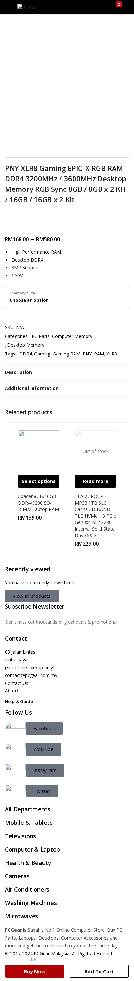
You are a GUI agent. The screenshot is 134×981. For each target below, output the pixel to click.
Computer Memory (72, 336)
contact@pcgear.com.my (31, 675)
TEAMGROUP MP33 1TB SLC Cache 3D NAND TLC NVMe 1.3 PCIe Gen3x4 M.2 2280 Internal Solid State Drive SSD (95, 515)
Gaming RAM (66, 354)
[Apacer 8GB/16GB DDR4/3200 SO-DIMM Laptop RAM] (38, 450)
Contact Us (16, 683)
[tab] (67, 372)
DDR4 (25, 354)
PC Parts (41, 336)
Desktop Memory (25, 345)
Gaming (42, 354)
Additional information (32, 388)
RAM (99, 354)
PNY (87, 354)
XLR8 (111, 354)
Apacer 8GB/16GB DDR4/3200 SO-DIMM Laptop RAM (38, 502)
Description (18, 372)
